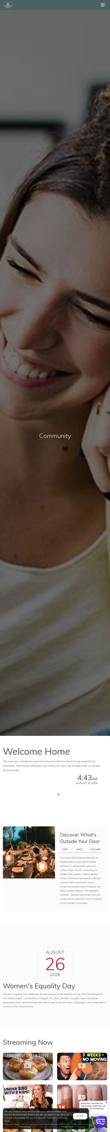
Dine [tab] (65, 849)
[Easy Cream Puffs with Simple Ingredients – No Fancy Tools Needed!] (28, 1066)
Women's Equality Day (39, 985)
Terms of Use (24, 1127)
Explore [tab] (95, 849)
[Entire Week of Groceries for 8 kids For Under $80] (28, 1098)
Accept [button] (80, 1116)
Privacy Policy (67, 1127)
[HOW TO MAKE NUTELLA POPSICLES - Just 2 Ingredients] (82, 1098)
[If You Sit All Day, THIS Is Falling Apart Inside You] (82, 1066)
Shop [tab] (79, 849)
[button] (106, 1102)
